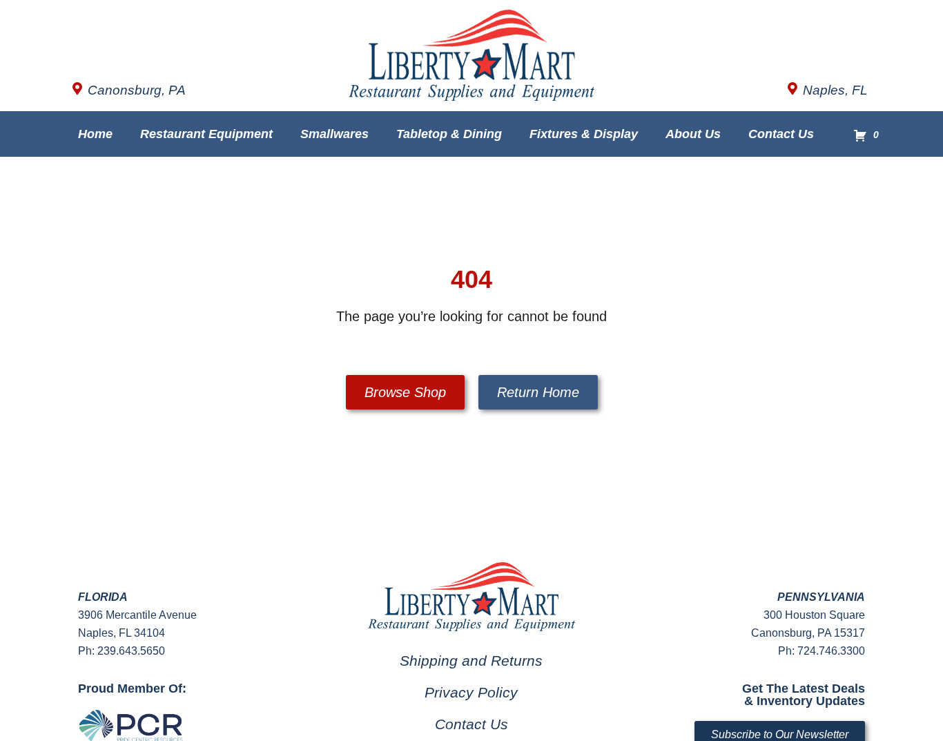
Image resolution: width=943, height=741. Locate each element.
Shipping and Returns (471, 660)
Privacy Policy (471, 692)
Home (95, 134)
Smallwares (334, 134)
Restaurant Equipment (206, 134)
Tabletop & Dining (449, 134)
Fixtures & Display (583, 134)
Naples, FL (835, 90)
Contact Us (781, 134)
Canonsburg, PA (137, 90)
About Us (693, 134)
